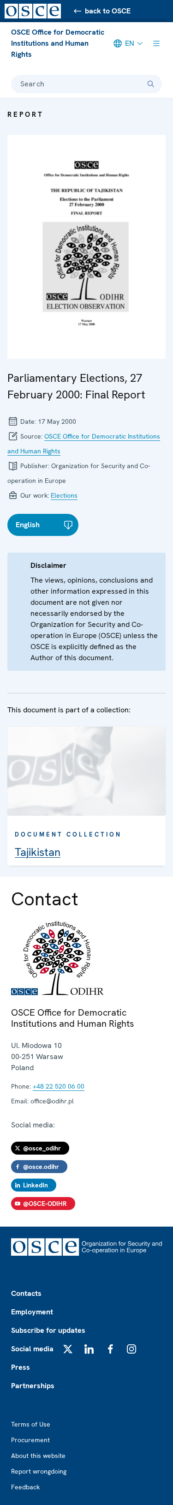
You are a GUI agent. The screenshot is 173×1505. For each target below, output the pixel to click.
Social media (32, 1349)
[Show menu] (156, 43)
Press (20, 1367)
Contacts (26, 1293)
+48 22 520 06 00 (58, 1086)
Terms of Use (30, 1424)
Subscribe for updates (48, 1330)
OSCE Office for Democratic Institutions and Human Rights (57, 43)
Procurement (30, 1440)
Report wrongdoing (38, 1471)
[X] (68, 1349)
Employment (32, 1312)
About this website (38, 1455)
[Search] (151, 84)
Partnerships (32, 1386)
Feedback (25, 1487)
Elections (64, 495)
